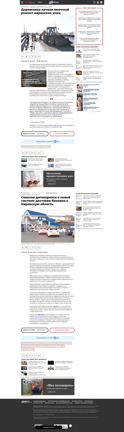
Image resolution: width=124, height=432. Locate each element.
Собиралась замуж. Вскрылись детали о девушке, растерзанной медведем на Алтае (91, 225)
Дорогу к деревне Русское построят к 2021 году (35, 165)
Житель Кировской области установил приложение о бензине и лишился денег (37, 363)
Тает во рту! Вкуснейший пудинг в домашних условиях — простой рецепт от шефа (92, 208)
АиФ (69, 243)
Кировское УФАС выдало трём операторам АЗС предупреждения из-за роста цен (37, 374)
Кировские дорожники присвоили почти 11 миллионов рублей (63, 160)
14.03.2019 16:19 (25, 7)
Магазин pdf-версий (77, 401)
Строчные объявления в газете (64, 402)
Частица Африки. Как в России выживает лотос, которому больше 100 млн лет (92, 62)
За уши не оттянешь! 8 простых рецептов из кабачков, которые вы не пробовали (93, 73)
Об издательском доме (39, 401)
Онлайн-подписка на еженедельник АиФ (59, 401)
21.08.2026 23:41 (25, 193)
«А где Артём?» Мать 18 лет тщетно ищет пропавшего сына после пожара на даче (92, 219)
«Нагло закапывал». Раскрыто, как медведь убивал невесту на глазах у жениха (92, 214)
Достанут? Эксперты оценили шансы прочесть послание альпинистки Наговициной (93, 67)
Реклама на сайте (38, 402)
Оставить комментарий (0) (62, 133)
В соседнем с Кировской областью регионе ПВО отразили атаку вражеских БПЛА (89, 13)
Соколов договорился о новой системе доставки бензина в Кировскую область (89, 40)
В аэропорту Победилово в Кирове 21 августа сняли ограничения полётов (89, 33)
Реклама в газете (49, 402)
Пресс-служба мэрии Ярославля (30, 52)
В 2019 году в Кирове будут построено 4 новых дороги (35, 159)
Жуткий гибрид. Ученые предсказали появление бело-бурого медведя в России (93, 203)
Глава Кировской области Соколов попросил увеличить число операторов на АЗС (63, 368)
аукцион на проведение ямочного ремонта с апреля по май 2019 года (52, 126)
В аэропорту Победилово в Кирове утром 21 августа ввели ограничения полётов (89, 19)
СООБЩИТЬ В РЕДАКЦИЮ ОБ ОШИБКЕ (84, 402)
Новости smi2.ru (26, 188)
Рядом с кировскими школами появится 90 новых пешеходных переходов (63, 166)
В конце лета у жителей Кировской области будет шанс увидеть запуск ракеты (89, 26)
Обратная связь (88, 401)
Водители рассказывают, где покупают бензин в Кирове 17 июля (36, 368)
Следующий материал (49, 427)
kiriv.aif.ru (41, 314)
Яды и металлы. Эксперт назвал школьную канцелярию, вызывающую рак (91, 56)
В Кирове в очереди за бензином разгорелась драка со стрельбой (64, 362)
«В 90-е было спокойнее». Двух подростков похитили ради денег (92, 49)
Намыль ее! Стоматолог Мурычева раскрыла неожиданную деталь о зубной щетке (92, 197)
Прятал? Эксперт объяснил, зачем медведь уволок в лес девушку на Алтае (92, 78)
